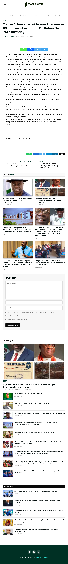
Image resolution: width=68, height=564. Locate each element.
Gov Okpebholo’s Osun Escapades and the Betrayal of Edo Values (34, 432)
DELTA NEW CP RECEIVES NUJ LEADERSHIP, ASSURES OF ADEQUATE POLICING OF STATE (49, 166)
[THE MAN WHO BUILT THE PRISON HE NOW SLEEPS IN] (8, 396)
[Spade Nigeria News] (33, 4)
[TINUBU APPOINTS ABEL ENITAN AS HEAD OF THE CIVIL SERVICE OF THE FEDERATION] (18, 187)
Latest (9, 15)
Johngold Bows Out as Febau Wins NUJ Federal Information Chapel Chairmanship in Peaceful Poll (50, 263)
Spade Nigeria (9, 36)
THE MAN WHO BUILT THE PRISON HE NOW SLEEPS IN (30, 394)
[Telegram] (44, 49)
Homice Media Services (41, 557)
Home (4, 15)
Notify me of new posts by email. (17, 319)
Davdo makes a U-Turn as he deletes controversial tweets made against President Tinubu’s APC (39, 471)
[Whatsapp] (23, 49)
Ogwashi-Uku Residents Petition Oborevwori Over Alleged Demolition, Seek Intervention (48, 200)
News (4, 20)
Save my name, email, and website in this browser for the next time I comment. (31, 312)
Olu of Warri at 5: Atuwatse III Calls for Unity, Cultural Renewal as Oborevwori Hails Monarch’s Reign (39, 521)
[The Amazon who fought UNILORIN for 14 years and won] (8, 405)
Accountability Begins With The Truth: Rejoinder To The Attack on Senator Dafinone (37, 501)
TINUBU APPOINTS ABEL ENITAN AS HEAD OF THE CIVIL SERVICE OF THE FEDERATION (17, 200)
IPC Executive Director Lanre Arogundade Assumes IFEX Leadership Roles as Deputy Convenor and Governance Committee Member (17, 263)
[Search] (63, 4)
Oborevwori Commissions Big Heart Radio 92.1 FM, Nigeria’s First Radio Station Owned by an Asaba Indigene (38, 443)
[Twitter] (37, 49)
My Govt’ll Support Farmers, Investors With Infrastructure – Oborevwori (36, 491)
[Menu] (5, 4)
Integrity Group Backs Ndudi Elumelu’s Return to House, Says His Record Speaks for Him (38, 511)
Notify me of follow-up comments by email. (20, 316)
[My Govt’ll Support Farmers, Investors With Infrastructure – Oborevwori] (8, 493)
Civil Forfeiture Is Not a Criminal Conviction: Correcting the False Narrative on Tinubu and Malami (37, 530)
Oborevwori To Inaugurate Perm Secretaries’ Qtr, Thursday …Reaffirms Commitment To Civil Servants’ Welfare (17, 229)
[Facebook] (30, 49)
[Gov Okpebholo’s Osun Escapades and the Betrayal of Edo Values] (8, 434)
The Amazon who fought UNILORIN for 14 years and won (31, 403)
